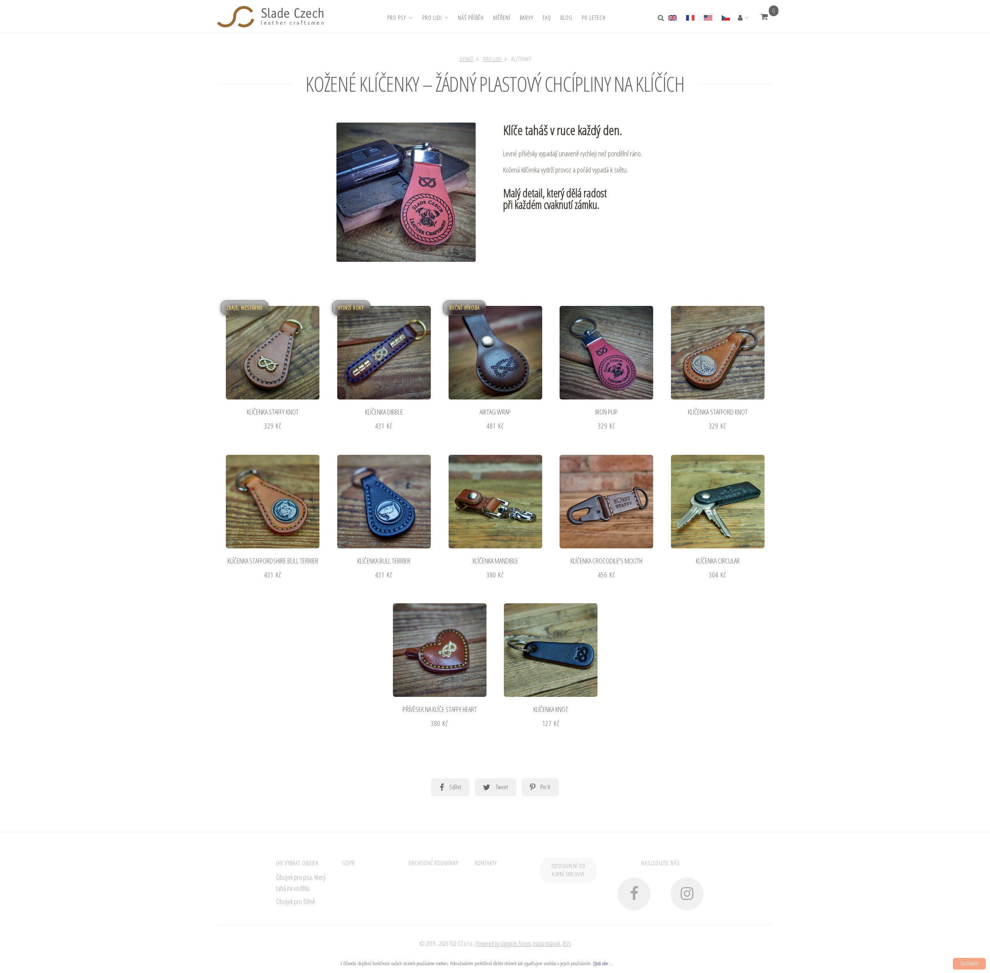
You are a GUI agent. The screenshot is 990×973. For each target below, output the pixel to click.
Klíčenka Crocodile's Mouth (606, 560)
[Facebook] (634, 893)
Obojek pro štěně (295, 901)
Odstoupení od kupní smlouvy (568, 870)
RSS (567, 943)
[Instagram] (687, 893)
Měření (501, 17)
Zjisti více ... (603, 963)
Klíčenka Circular (718, 560)
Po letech (594, 17)
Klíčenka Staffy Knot (273, 412)
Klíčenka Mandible (495, 560)
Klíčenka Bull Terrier (383, 560)
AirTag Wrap (495, 412)
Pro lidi (432, 17)
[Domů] (270, 16)
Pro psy (396, 17)
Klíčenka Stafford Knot (718, 412)
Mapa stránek (546, 943)
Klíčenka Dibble (384, 412)
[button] (764, 17)
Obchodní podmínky (433, 863)
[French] (690, 16)
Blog (566, 17)
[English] (674, 16)
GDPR (348, 863)
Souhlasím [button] (969, 963)
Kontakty (486, 863)
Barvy (526, 17)
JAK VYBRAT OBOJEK (297, 863)
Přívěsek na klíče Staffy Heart (440, 709)
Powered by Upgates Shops (503, 943)
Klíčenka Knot (550, 709)
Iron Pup (606, 412)
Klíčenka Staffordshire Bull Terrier (272, 560)
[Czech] (725, 16)
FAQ (547, 17)
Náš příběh (471, 17)
